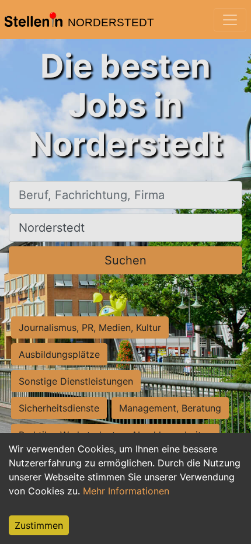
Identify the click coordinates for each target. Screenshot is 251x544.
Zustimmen (39, 525)
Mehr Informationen (126, 491)
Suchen (125, 260)
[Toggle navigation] (230, 20)
